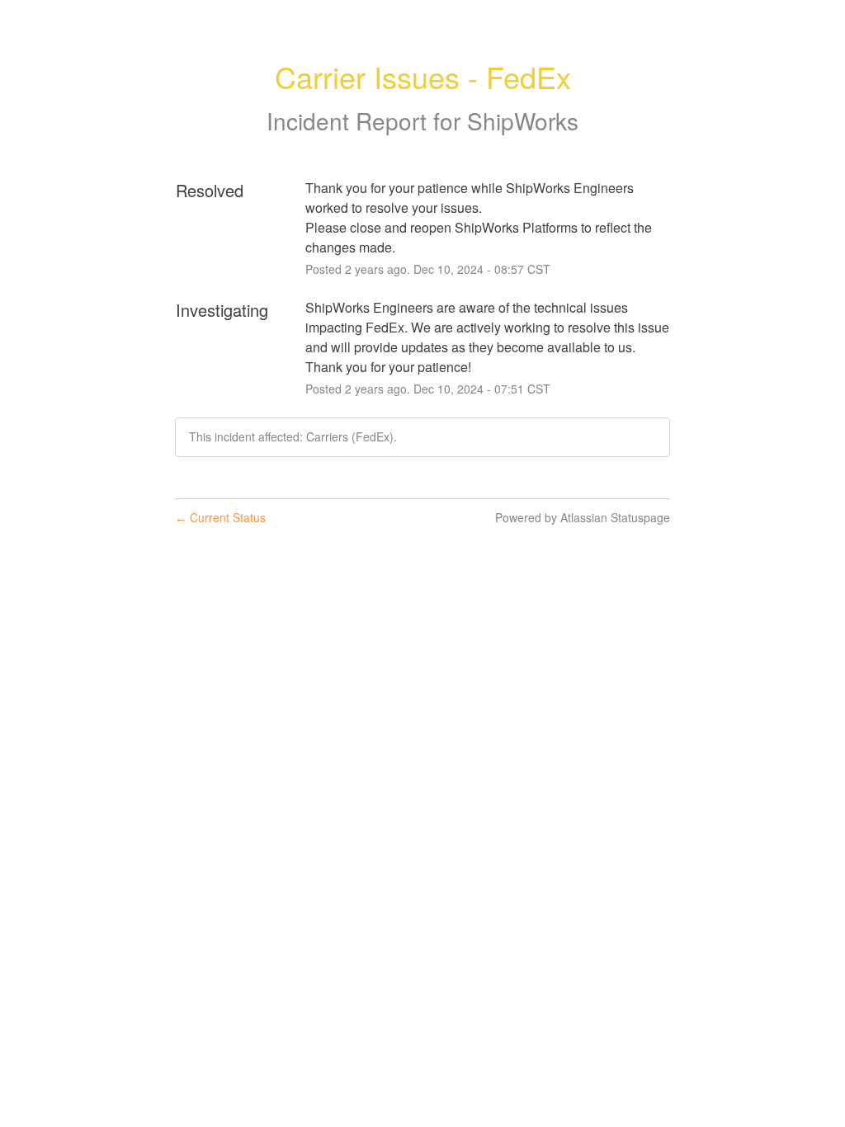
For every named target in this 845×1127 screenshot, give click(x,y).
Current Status (220, 517)
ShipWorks (522, 120)
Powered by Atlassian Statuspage (582, 517)
